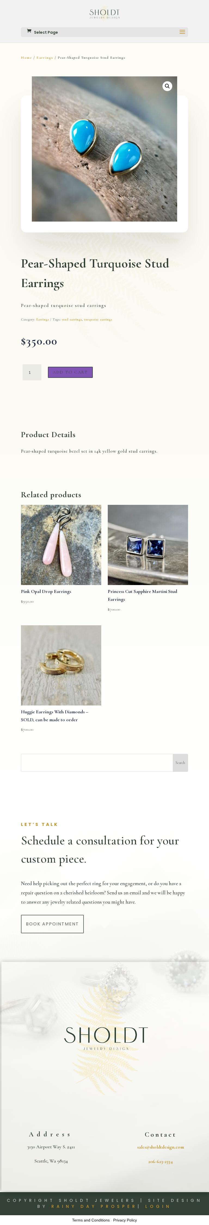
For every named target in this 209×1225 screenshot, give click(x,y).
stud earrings (72, 319)
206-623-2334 (160, 1161)
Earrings (44, 57)
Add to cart (70, 372)
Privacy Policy (125, 1220)
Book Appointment (52, 924)
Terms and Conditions (91, 1220)
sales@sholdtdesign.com (160, 1147)
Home (26, 57)
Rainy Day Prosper (94, 1206)
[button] (167, 86)
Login (158, 1206)
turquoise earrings (98, 319)
